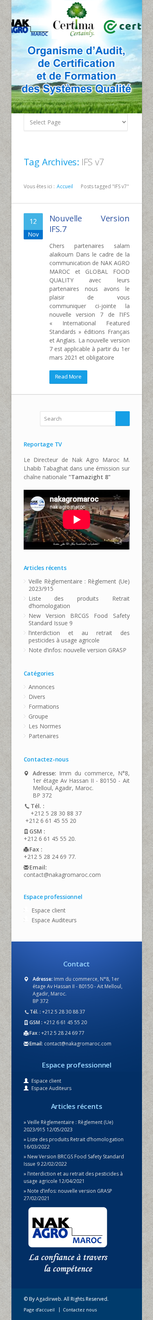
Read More (68, 376)
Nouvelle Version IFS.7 (89, 223)
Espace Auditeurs (54, 920)
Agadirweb (48, 1298)
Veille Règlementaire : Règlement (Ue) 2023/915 (79, 584)
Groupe (38, 716)
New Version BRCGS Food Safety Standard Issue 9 (79, 619)
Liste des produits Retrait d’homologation (79, 602)
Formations (44, 706)
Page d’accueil (39, 1309)
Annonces (42, 687)
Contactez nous (80, 1309)
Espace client (48, 910)
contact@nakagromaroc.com (62, 874)
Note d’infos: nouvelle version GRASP (77, 650)
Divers (37, 697)
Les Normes (45, 726)
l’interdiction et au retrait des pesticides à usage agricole (79, 636)
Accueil (65, 186)
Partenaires (44, 736)
